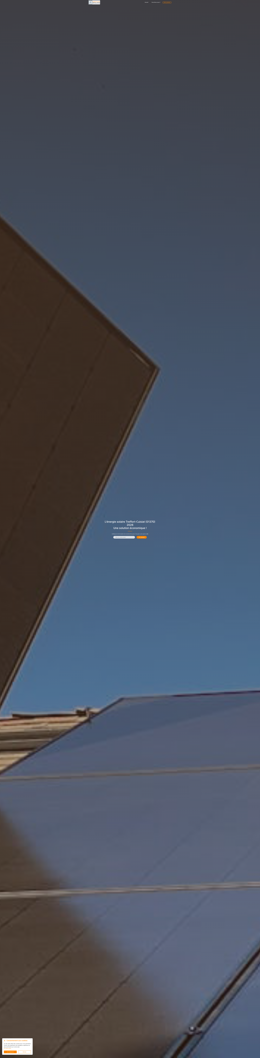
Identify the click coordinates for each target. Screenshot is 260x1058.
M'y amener (142, 537)
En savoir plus (7, 1048)
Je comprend (10, 1052)
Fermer (24, 1052)
